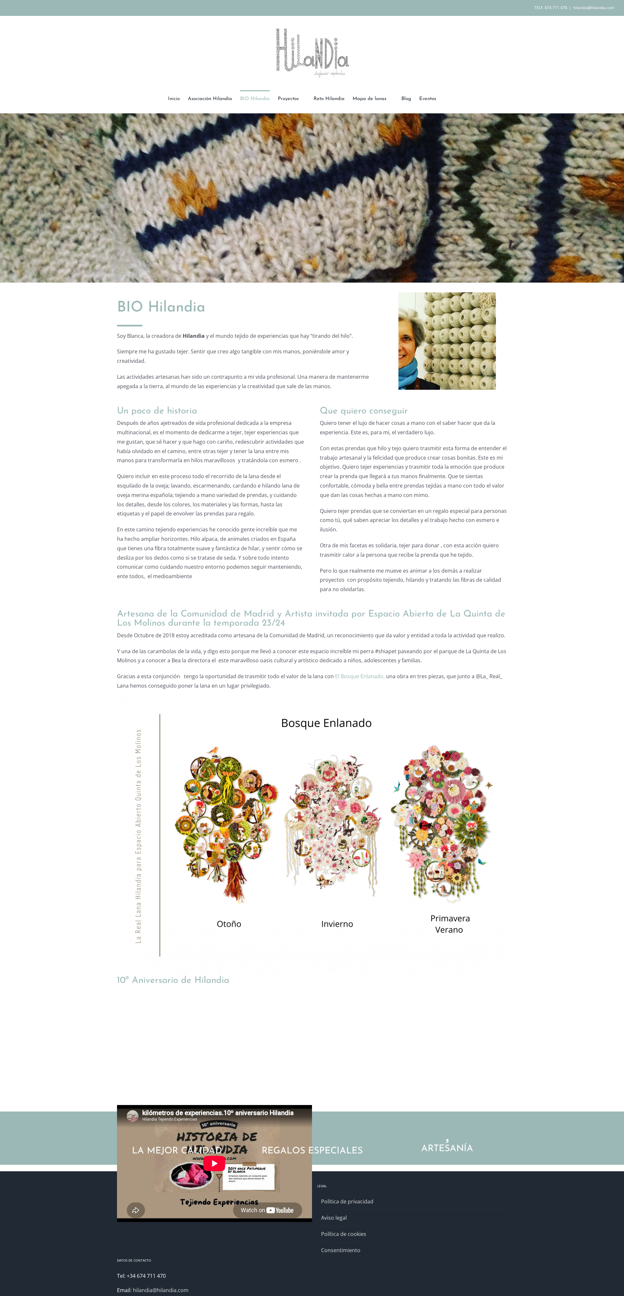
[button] (446, 98)
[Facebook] (319, 1263)
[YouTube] (345, 1263)
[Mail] (363, 1263)
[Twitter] (337, 1263)
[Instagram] (328, 1263)
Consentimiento (340, 1250)
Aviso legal (334, 1217)
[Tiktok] (354, 1263)
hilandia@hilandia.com (593, 7)
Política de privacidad (347, 1201)
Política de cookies (343, 1234)
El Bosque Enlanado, (360, 676)
